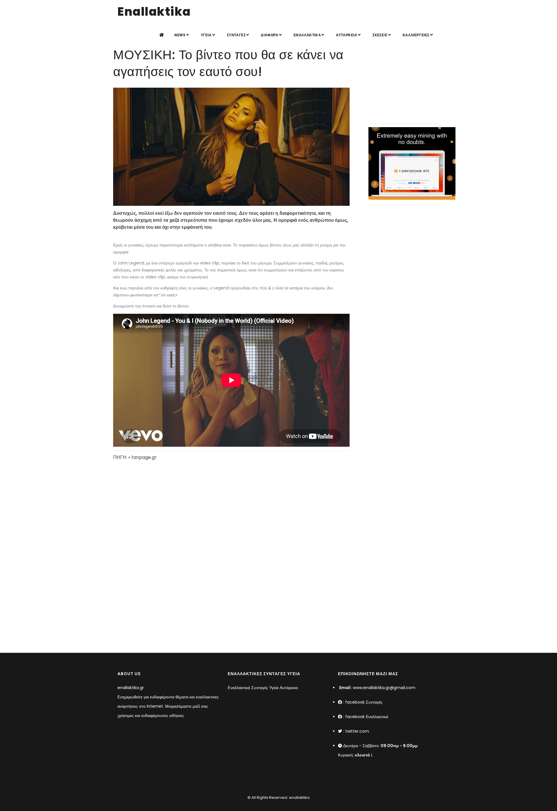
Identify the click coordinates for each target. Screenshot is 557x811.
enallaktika (299, 797)
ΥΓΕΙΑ (206, 35)
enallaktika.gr (130, 688)
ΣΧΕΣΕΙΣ (380, 35)
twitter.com (357, 731)
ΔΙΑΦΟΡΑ (269, 35)
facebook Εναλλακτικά (366, 717)
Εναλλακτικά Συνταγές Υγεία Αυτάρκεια (263, 688)
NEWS (179, 35)
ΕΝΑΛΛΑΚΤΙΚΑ (307, 35)
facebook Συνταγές (364, 702)
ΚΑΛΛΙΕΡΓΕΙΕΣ (416, 35)
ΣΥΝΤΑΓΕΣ (236, 35)
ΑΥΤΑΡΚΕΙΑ (346, 35)
